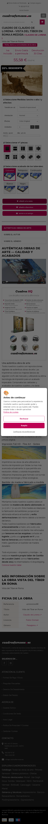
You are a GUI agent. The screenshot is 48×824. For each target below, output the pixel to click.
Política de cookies (10, 412)
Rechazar (24, 419)
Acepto (24, 426)
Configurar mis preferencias (24, 432)
